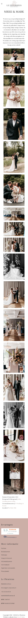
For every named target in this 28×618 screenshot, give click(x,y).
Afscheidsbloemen (6, 561)
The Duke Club (12, 508)
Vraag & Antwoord (6, 558)
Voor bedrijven (5, 565)
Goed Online (21, 617)
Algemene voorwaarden (8, 568)
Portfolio (3, 548)
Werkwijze (4, 555)
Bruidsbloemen (5, 551)
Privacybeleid (5, 571)
